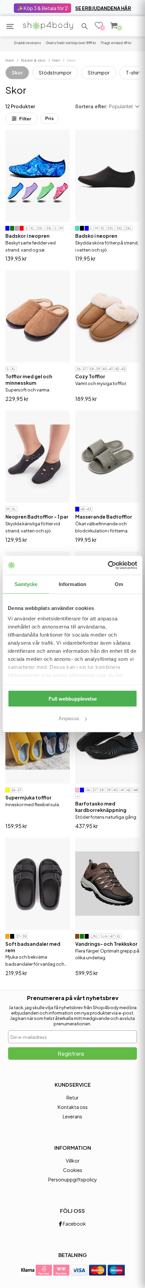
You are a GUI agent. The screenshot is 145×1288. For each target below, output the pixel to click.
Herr (56, 60)
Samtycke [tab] (26, 584)
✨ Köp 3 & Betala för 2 (42, 8)
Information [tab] (72, 584)
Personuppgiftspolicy (72, 1179)
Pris (49, 118)
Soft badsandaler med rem (32, 947)
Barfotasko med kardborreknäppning (100, 806)
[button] (85, 26)
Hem (9, 60)
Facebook (74, 1224)
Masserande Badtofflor (103, 517)
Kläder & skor (33, 60)
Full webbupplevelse (73, 698)
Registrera (71, 1053)
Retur (72, 1097)
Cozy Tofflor (90, 376)
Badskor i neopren (27, 236)
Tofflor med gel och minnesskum (28, 379)
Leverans (72, 1116)
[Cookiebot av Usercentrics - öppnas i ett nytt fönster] (107, 565)
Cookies (72, 1170)
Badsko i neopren (96, 236)
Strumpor (99, 72)
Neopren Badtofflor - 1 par (36, 517)
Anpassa (68, 718)
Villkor (73, 1161)
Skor (17, 72)
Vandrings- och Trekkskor (106, 944)
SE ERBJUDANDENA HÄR (103, 8)
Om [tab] (119, 584)
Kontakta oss (73, 1107)
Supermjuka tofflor (28, 797)
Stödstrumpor (55, 72)
